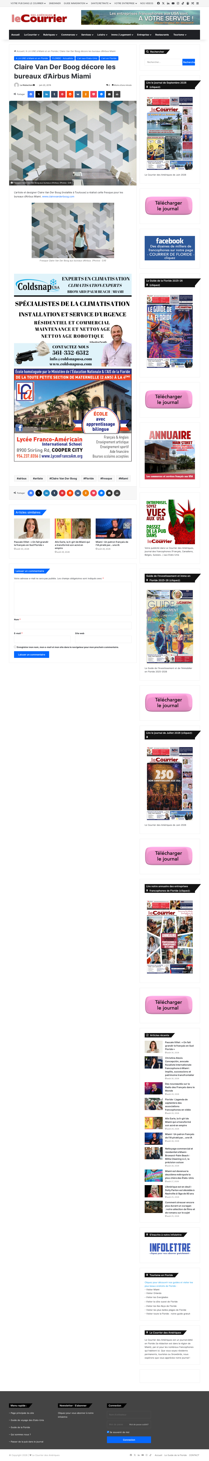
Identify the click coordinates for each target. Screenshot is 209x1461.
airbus (22, 478)
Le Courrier (30, 34)
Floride (89, 478)
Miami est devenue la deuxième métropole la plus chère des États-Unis (179, 1174)
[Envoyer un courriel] (34, 85)
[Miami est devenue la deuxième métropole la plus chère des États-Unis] (154, 1176)
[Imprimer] (117, 94)
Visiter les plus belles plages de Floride (166, 1310)
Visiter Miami (152, 1289)
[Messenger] (101, 94)
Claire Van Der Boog (64, 478)
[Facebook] (31, 94)
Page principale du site (22, 1413)
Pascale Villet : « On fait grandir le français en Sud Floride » (179, 1045)
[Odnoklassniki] (85, 94)
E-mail (18, 633)
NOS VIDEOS (146, 3)
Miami (124, 478)
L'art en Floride (109, 58)
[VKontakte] (78, 94)
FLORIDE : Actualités (62, 58)
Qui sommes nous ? (21, 1434)
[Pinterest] (62, 94)
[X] (38, 94)
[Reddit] (70, 94)
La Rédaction (26, 85)
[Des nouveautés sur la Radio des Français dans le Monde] (154, 1088)
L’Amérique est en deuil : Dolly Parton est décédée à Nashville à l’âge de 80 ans (179, 1190)
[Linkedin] (46, 94)
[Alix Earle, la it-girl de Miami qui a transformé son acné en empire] (73, 528)
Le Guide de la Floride (175, 1455)
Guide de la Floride (20, 1427)
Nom (17, 619)
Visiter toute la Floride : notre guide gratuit (168, 1313)
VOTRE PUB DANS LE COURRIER (27, 3)
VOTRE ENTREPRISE (124, 3)
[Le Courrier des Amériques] (39, 18)
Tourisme (178, 34)
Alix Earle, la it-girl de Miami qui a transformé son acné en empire (72, 544)
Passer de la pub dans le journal (27, 1441)
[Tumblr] (54, 94)
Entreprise (143, 34)
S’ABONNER (55, 3)
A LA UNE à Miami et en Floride (42, 51)
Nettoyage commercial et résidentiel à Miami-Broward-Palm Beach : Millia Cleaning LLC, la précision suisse (179, 1155)
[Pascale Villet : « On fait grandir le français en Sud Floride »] (32, 528)
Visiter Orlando (153, 1293)
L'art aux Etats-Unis (87, 58)
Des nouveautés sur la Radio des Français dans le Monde (180, 1087)
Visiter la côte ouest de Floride (162, 1301)
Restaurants (162, 34)
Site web (79, 633)
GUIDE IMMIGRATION (74, 3)
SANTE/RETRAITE (100, 3)
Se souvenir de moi (119, 1432)
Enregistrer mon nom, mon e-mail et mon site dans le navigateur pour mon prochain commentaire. (68, 647)
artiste (39, 478)
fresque (107, 478)
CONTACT (194, 1455)
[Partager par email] (109, 94)
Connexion (129, 1439)
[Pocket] (93, 94)
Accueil (15, 34)
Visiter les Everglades (157, 1297)
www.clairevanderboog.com (58, 196)
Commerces (68, 34)
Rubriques (49, 34)
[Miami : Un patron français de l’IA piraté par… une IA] (114, 528)
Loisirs (101, 34)
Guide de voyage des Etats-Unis (27, 1420)
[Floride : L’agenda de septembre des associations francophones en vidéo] (154, 1104)
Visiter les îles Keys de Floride (161, 1306)
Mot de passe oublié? (139, 1424)
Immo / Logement (121, 34)
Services (86, 34)
